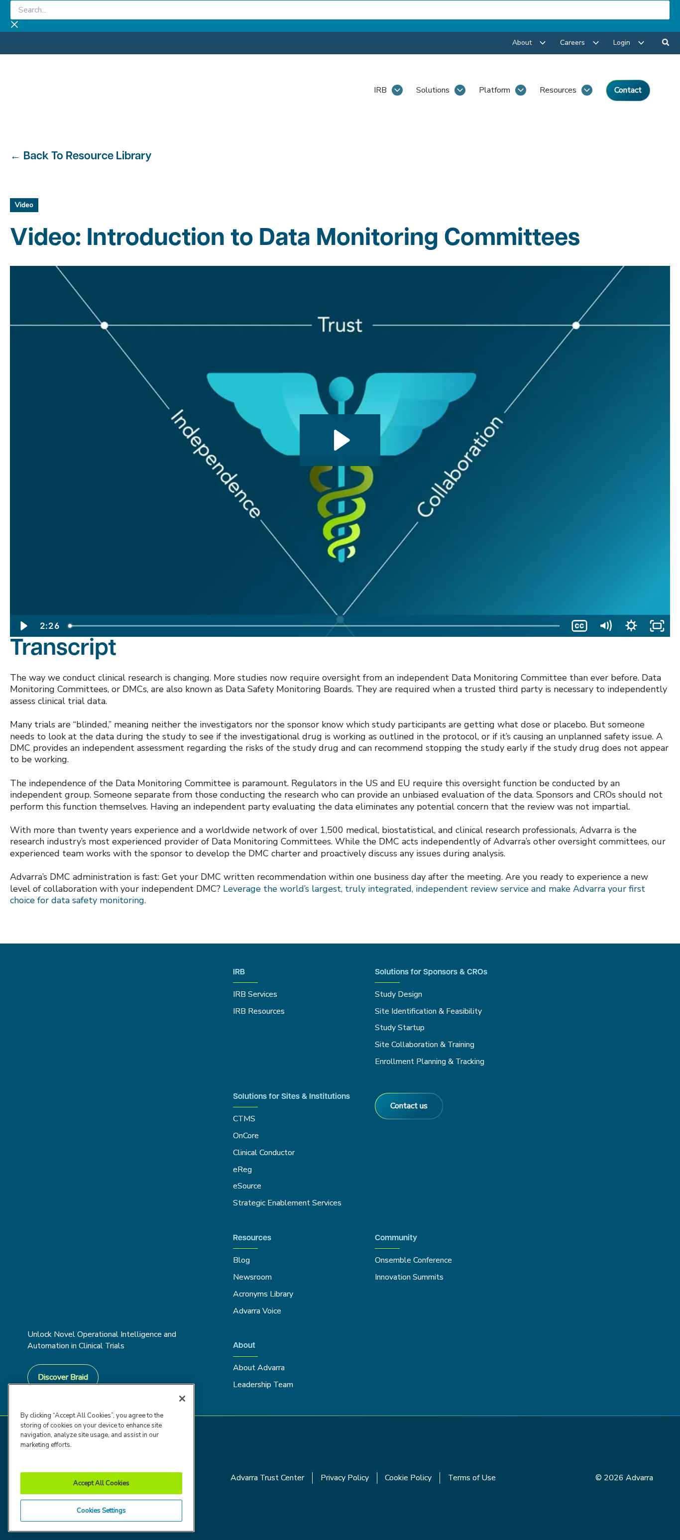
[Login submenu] (641, 43)
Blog (241, 1260)
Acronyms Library (263, 1294)
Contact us (409, 1105)
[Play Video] (23, 626)
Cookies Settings (101, 1510)
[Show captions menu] (579, 626)
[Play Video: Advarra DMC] (340, 440)
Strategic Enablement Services (287, 1202)
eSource (247, 1186)
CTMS (244, 1118)
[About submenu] (543, 43)
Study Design (398, 994)
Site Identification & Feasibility (428, 1011)
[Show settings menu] (631, 626)
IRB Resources (259, 1011)
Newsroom (252, 1277)
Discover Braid (63, 1377)
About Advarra (259, 1367)
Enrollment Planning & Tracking (429, 1061)
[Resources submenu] (586, 90)
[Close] (182, 1399)
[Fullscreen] (657, 626)
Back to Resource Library (87, 156)
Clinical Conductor (264, 1152)
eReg (242, 1169)
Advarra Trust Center (267, 1477)
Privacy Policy (345, 1477)
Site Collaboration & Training (424, 1044)
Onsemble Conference (413, 1260)
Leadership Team (263, 1384)
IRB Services (256, 994)
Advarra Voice (257, 1310)
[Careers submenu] (596, 43)
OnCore (246, 1135)
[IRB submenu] (397, 90)
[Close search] (14, 26)
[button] (666, 43)
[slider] (315, 626)
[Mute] (605, 626)
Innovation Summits (409, 1277)
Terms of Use (472, 1477)
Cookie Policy (408, 1477)
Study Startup (400, 1027)
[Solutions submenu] (459, 90)
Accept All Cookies (101, 1483)
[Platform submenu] (520, 90)
